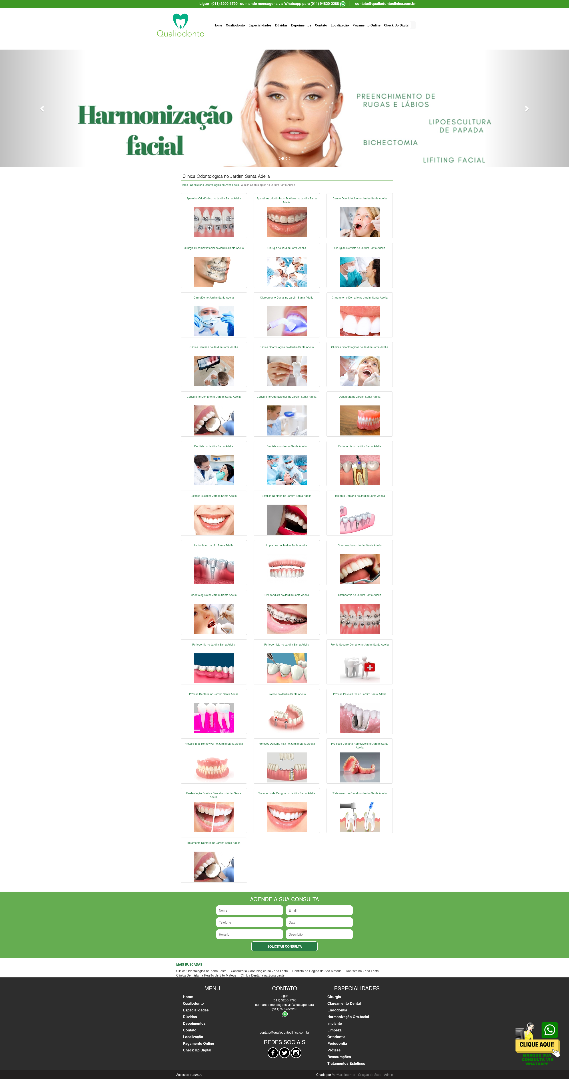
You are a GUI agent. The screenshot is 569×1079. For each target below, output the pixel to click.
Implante (334, 1023)
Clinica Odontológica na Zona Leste (201, 971)
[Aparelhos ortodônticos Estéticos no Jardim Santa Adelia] (287, 222)
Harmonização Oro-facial (348, 1016)
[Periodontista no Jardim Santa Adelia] (287, 668)
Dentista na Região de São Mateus (316, 971)
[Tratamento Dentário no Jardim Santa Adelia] (214, 866)
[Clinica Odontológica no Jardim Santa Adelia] (287, 370)
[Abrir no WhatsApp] (343, 4)
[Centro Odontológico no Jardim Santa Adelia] (360, 222)
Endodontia (337, 1010)
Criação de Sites (369, 1074)
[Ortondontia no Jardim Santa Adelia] (360, 618)
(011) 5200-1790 (224, 3)
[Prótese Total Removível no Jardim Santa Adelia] (214, 767)
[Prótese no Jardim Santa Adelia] (287, 717)
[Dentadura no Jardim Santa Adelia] (360, 420)
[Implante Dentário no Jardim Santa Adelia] (360, 519)
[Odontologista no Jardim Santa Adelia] (214, 618)
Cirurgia (334, 996)
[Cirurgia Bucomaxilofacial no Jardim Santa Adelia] (214, 271)
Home (218, 25)
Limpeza (334, 1030)
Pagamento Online (367, 25)
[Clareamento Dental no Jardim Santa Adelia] (287, 321)
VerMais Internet (343, 1074)
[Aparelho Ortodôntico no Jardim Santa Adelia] (214, 222)
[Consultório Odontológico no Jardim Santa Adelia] (287, 420)
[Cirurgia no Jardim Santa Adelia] (287, 271)
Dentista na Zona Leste (362, 971)
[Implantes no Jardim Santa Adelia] (287, 569)
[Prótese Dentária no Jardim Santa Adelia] (214, 717)
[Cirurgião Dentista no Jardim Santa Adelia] (360, 271)
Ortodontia (336, 1036)
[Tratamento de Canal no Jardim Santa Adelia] (360, 816)
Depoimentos (301, 25)
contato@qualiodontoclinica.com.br (385, 3)
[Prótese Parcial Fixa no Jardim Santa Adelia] (360, 717)
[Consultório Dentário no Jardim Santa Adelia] (214, 420)
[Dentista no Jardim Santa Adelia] (214, 469)
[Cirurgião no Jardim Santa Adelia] (214, 321)
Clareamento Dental (344, 1003)
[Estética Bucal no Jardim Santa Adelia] (214, 519)
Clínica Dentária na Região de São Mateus (206, 975)
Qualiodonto (235, 25)
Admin (388, 1074)
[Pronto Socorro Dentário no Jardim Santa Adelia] (360, 668)
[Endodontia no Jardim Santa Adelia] (360, 469)
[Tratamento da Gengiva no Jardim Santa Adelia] (287, 816)
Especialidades (260, 25)
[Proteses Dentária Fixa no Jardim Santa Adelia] (287, 767)
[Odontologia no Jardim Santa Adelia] (360, 569)
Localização (340, 25)
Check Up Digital (396, 25)
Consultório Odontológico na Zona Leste (214, 185)
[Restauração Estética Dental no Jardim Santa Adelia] (214, 816)
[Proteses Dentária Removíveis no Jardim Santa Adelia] (360, 767)
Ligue (204, 3)
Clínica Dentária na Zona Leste (262, 975)
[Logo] (180, 25)
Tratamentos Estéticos (346, 1063)
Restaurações (339, 1056)
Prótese (334, 1050)
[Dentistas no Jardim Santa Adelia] (287, 469)
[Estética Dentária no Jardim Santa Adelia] (287, 519)
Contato (321, 25)
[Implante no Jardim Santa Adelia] (214, 569)
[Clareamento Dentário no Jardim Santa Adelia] (360, 321)
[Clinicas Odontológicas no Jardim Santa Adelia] (360, 370)
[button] (42, 108)
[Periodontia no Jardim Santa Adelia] (214, 668)
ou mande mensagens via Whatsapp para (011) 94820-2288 (289, 3)
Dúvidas (281, 25)
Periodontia (337, 1043)
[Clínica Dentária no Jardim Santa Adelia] (214, 370)
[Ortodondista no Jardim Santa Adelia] (287, 618)
